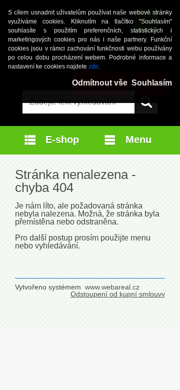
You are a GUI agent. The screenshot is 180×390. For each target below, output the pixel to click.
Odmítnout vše (100, 82)
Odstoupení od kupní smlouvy (117, 294)
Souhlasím (152, 82)
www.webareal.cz (112, 287)
